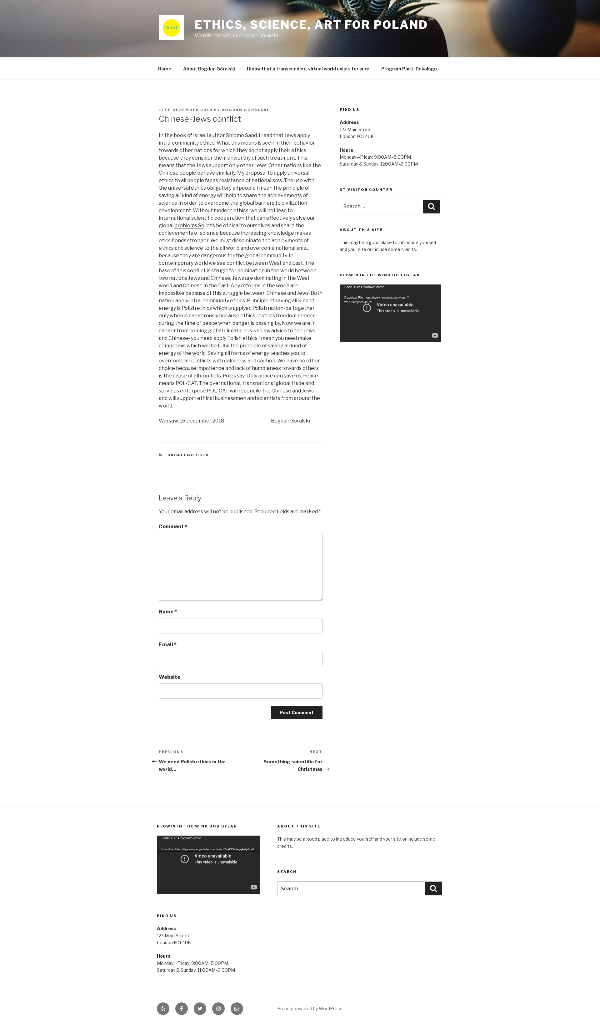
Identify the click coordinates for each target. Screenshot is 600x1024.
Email (168, 645)
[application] (390, 313)
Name (168, 612)
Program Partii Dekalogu (409, 68)
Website (169, 677)
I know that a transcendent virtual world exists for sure (308, 68)
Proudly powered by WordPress (309, 1008)
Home (164, 68)
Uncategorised (188, 455)
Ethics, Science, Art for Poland (311, 25)
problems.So (189, 225)
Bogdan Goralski (245, 110)
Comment (173, 527)
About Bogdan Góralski (209, 68)
